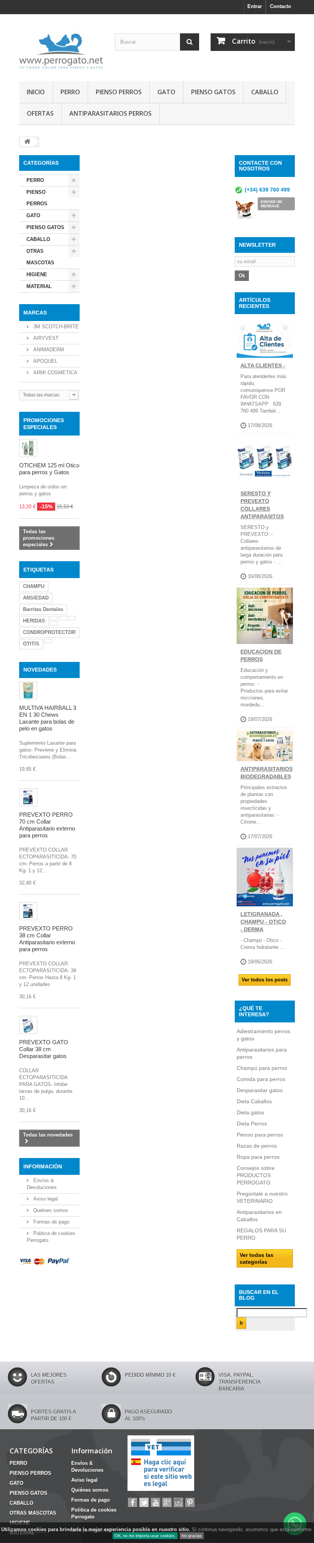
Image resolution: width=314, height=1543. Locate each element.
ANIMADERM (48, 349)
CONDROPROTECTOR (49, 632)
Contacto (280, 6)
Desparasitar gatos (260, 1090)
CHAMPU (33, 586)
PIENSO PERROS (119, 92)
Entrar (254, 6)
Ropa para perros (258, 1157)
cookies (37, 1529)
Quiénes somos (50, 1210)
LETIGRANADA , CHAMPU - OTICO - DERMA (263, 921)
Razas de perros (257, 1146)
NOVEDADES (40, 670)
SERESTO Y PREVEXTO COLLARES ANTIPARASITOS (262, 504)
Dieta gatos (250, 1112)
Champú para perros (262, 1068)
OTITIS (31, 644)
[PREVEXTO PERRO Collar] (28, 911)
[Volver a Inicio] (27, 142)
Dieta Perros (252, 1123)
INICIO (36, 92)
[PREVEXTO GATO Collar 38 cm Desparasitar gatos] (28, 1025)
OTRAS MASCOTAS (40, 256)
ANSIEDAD (36, 598)
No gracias (192, 1535)
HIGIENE (36, 274)
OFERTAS (40, 113)
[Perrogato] (61, 50)
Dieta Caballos (254, 1101)
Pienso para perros (260, 1135)
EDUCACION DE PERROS (260, 655)
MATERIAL (39, 286)
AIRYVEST (45, 338)
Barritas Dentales (43, 609)
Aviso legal (45, 1199)
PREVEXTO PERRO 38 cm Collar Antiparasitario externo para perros (47, 938)
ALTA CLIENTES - (262, 365)
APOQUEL (44, 361)
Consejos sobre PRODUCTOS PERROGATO (256, 1175)
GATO (166, 92)
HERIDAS (34, 621)
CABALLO (264, 92)
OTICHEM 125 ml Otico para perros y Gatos (49, 468)
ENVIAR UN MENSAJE (271, 204)
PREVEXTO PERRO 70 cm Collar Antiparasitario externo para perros (47, 825)
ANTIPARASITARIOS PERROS (110, 113)
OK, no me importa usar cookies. (145, 1535)
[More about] (54, 618)
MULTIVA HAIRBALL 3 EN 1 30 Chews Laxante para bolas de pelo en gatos (47, 718)
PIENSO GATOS (213, 92)
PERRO (70, 92)
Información (42, 1166)
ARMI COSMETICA (54, 372)
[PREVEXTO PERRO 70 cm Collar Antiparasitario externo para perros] (28, 797)
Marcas (35, 313)
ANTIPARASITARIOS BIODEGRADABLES (266, 773)
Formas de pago (50, 1222)
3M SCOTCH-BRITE (55, 326)
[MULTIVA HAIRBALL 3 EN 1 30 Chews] (28, 690)
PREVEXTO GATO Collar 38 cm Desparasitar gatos (43, 1049)
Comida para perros (261, 1079)
